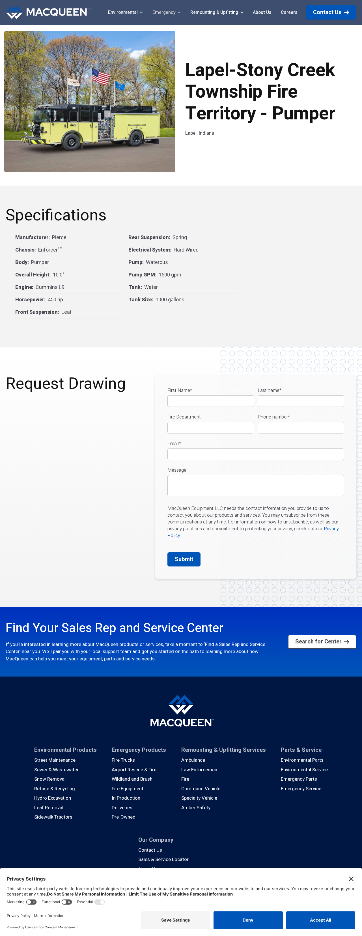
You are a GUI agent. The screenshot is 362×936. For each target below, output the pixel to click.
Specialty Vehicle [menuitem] (199, 798)
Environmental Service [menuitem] (304, 769)
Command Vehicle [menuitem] (200, 788)
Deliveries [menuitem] (122, 807)
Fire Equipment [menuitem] (127, 788)
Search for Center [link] (318, 641)
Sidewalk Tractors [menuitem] (53, 817)
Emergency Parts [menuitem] (299, 779)
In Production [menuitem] (126, 798)
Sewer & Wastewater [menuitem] (56, 769)
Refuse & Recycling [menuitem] (54, 788)
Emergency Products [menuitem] (139, 750)
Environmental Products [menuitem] (65, 750)
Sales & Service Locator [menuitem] (163, 859)
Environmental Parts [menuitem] (302, 760)
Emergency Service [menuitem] (301, 788)
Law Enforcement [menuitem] (200, 769)
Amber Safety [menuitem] (195, 807)
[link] (48, 12)
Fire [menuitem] (185, 779)
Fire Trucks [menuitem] (123, 760)
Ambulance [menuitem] (193, 760)
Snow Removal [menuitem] (50, 779)
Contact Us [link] (327, 12)
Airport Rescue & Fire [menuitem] (134, 769)
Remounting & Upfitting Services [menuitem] (223, 750)
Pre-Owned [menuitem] (123, 817)
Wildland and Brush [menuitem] (132, 779)
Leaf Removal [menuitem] (48, 807)
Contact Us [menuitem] (150, 850)
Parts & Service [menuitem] (301, 750)
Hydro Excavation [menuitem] (52, 798)
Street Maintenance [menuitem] (55, 760)
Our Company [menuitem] (155, 840)
